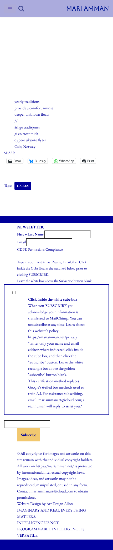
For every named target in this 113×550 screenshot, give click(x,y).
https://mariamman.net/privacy (52, 336)
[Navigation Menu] (10, 8)
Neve (35, 544)
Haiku (24, 42)
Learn (70, 324)
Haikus (23, 186)
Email (21, 241)
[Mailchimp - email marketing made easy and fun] (30, 445)
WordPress (68, 544)
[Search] (21, 9)
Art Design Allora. (60, 503)
